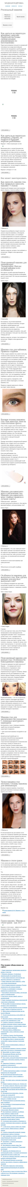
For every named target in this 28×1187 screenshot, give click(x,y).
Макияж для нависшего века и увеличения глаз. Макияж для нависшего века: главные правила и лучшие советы (12, 495)
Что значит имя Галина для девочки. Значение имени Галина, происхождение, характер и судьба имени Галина (13, 1117)
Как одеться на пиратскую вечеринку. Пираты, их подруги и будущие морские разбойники (13, 138)
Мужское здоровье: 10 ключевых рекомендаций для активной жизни (11, 975)
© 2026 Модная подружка (7, 1179)
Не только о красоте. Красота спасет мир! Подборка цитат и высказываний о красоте (14, 1086)
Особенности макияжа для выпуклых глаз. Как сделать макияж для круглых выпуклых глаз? (14, 578)
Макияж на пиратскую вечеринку (7, 16)
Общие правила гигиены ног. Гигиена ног (15, 1084)
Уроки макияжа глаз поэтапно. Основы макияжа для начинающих (14, 783)
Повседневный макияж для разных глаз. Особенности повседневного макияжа (13, 659)
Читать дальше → (5, 130)
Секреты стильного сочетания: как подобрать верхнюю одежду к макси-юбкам (13, 1023)
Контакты (4, 1181)
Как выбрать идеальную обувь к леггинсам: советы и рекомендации (14, 993)
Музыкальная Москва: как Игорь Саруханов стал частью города (11, 1055)
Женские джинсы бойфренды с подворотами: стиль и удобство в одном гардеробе (12, 1031)
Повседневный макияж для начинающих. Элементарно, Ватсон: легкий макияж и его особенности (13, 266)
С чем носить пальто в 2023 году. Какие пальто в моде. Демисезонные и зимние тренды (13, 1128)
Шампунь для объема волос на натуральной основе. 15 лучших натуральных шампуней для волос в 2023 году (14, 1152)
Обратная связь (5, 1185)
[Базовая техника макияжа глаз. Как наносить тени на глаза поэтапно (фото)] (14, 475)
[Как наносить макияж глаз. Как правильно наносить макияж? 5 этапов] (14, 209)
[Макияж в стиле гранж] (14, 911)
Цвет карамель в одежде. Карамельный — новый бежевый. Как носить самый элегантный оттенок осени (14, 1138)
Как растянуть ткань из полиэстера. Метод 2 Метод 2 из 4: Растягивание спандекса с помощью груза (14, 1173)
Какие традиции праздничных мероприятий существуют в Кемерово (14, 1001)
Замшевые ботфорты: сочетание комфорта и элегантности (11, 1064)
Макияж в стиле (7, 25)
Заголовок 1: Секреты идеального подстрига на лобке (11, 1142)
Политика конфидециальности (8, 1183)
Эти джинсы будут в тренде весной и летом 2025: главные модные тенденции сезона (12, 1041)
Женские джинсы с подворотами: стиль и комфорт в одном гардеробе (14, 1027)
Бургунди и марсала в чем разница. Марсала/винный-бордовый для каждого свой (12, 1167)
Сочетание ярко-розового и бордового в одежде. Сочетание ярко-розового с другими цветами (14, 1123)
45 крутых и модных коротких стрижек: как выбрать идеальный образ (14, 1157)
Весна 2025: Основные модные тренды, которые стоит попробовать (13, 1004)
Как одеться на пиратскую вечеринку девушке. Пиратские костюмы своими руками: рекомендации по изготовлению (13, 37)
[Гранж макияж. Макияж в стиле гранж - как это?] (14, 924)
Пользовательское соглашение (12, 1181)
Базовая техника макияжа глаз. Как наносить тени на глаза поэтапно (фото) (13, 421)
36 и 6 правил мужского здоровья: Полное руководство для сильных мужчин (13, 986)
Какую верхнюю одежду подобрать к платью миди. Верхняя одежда (12, 1109)
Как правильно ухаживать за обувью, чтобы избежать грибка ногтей (12, 1112)
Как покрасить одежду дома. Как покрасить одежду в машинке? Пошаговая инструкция (13, 1147)
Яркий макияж (20, 16)
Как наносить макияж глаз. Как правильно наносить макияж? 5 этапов (13, 183)
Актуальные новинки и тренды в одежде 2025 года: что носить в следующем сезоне (13, 1049)
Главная (7, 6)
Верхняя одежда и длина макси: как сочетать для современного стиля (12, 1019)
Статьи (20, 6)
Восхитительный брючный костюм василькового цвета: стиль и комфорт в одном (12, 1076)
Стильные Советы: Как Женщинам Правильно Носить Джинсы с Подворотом (13, 1036)
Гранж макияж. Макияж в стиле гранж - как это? (13, 921)
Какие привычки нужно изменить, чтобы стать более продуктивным (13, 982)
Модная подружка (14, 3)
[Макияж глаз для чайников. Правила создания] (14, 400)
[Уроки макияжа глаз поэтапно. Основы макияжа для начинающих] (14, 810)
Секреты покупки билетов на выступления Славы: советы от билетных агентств (14, 1008)
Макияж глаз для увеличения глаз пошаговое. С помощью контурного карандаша (14, 719)
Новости (14, 6)
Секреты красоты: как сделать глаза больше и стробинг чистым (12, 1098)
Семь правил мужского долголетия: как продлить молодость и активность (13, 978)
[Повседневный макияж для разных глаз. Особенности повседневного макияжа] (14, 689)
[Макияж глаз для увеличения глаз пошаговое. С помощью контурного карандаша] (14, 767)
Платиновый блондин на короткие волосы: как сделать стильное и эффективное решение (14, 1162)
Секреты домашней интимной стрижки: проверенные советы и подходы (13, 1133)
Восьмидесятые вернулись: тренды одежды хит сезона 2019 (12, 1094)
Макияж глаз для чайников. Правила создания (14, 350)
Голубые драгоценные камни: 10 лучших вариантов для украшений (13, 1071)
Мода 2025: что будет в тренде (11, 1052)
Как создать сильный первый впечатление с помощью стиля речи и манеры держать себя (14, 1059)
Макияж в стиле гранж (11, 860)
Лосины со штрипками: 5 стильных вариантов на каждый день (11, 990)
